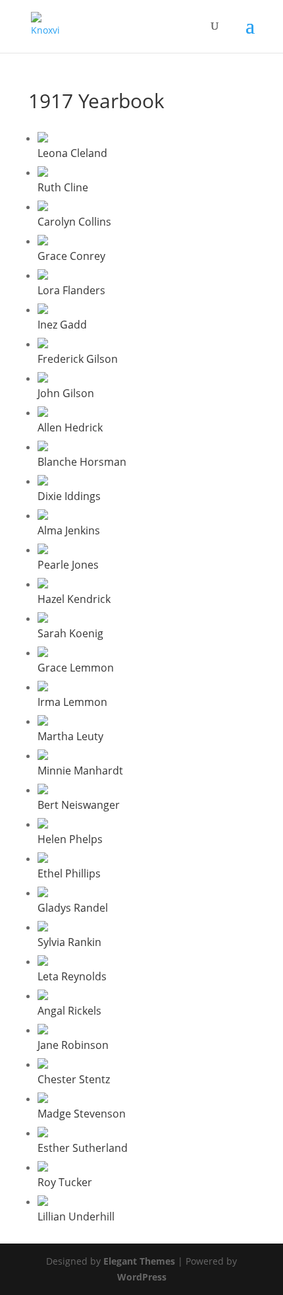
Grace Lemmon (76, 667)
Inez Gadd (62, 324)
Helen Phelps (70, 839)
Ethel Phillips (69, 873)
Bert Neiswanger (79, 805)
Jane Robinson (73, 1045)
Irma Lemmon (72, 702)
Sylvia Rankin (69, 942)
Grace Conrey (71, 256)
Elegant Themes (139, 1261)
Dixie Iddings (69, 496)
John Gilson (66, 393)
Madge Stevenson (82, 1113)
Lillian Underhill (76, 1216)
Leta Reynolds (72, 976)
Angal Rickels (69, 1010)
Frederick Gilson (78, 359)
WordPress (142, 1277)
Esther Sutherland (83, 1148)
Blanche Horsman (82, 462)
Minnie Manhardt (80, 770)
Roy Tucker (65, 1182)
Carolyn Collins (74, 221)
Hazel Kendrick (74, 599)
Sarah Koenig (70, 633)
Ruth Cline (63, 187)
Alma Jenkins (69, 530)
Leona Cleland (72, 153)
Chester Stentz (74, 1079)
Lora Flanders (71, 290)
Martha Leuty (70, 736)
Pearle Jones (68, 564)
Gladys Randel (73, 907)
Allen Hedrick (70, 427)
